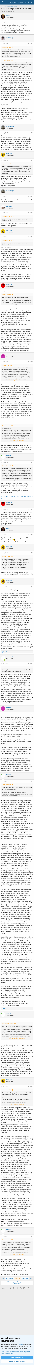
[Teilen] (29, 22)
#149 (31, 361)
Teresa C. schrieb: (6, 47)
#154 (31, 587)
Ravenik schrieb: (6, 60)
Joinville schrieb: (6, 365)
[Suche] (32, 2)
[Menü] (2, 2)
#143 (31, 133)
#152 (31, 535)
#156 (31, 714)
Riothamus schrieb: (7, 216)
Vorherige (10, 1278)
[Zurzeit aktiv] (4, 660)
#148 (31, 291)
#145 (31, 196)
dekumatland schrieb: (8, 1023)
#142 (31, 43)
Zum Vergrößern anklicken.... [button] (17, 380)
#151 (31, 509)
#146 (31, 212)
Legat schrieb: (6, 164)
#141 (31, 22)
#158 (31, 1020)
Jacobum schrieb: (6, 784)
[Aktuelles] (28, 2)
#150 (31, 462)
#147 (31, 237)
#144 (31, 160)
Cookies (20, 1344)
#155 (31, 663)
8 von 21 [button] (17, 1278)
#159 (31, 1086)
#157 (31, 781)
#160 (31, 1236)
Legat (3, 11)
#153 (31, 553)
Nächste (24, 1278)
